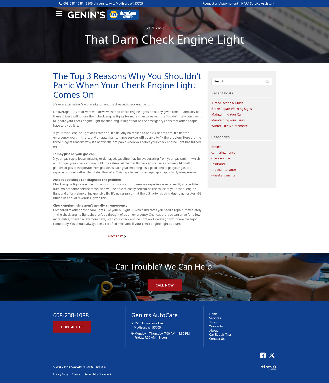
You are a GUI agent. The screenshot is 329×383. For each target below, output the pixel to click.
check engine (174, 28)
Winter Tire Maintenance (229, 126)
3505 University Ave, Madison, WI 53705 (114, 3)
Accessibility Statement (98, 374)
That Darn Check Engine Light (164, 39)
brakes (216, 147)
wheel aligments (223, 175)
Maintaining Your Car (226, 114)
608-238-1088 (73, 3)
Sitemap (76, 374)
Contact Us (72, 327)
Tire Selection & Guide (227, 103)
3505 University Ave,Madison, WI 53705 (149, 325)
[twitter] (272, 355)
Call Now (165, 285)
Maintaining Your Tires (228, 120)
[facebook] (263, 355)
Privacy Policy (61, 374)
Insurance (218, 164)
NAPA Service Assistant (257, 3)
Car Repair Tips (220, 334)
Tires (213, 322)
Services (215, 318)
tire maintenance (223, 170)
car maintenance (223, 152)
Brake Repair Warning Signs (231, 109)
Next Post (115, 236)
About (213, 330)
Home (213, 314)
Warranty (216, 326)
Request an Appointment (220, 3)
